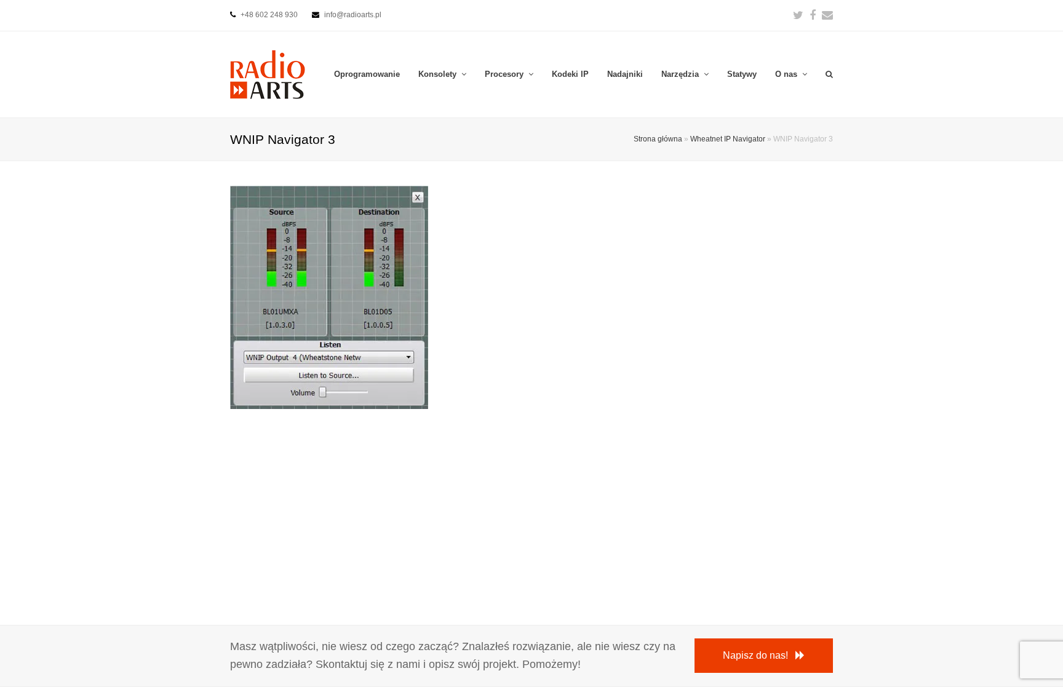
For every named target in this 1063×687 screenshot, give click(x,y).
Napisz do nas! (755, 655)
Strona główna (658, 139)
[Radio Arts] (267, 73)
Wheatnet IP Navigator (727, 139)
